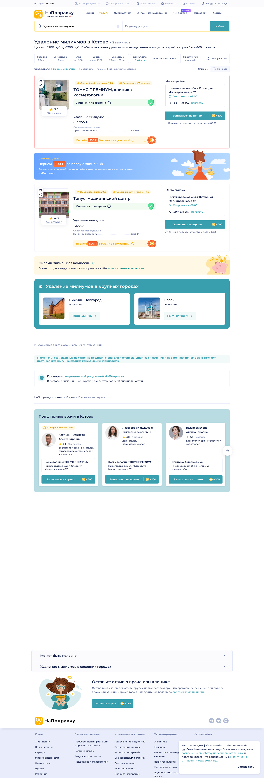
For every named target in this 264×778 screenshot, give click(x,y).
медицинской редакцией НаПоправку (94, 376)
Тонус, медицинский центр (102, 198)
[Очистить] (118, 26)
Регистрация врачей (127, 752)
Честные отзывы (84, 750)
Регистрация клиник (127, 747)
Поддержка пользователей (91, 761)
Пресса (39, 768)
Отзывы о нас (43, 763)
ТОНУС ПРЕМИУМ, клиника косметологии (102, 92)
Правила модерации (127, 773)
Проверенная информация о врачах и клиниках (91, 743)
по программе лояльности (126, 268)
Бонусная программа (88, 756)
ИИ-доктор (179, 13)
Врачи (89, 13)
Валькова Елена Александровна (197, 430)
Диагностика (122, 13)
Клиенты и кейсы (124, 768)
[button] (79, 26)
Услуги (103, 13)
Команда (159, 747)
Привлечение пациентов (129, 741)
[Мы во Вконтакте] (219, 721)
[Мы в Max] (226, 721)
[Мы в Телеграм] (212, 721)
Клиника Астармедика (187, 462)
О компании (42, 741)
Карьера (40, 752)
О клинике (160, 741)
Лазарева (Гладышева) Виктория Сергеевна (137, 430)
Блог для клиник (124, 763)
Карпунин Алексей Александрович (72, 437)
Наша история (44, 747)
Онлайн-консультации (152, 13)
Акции (217, 13)
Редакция (41, 773)
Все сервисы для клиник (129, 757)
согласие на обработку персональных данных (213, 753)
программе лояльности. (188, 692)
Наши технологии (165, 761)
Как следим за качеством (169, 767)
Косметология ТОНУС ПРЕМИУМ (67, 462)
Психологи (200, 13)
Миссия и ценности (47, 757)
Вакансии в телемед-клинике (167, 754)
